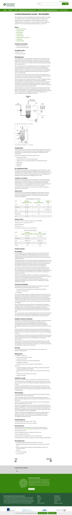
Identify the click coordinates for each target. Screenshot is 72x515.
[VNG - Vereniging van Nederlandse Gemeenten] (44, 510)
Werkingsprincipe (19, 32)
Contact (60, 1)
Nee (17, 471)
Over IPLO (29, 502)
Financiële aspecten (20, 40)
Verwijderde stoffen (20, 30)
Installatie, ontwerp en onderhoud (22, 37)
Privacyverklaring (57, 500)
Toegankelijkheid (57, 498)
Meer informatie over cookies (31, 513)
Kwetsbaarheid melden (58, 503)
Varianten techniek (20, 35)
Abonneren (39, 498)
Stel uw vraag (65, 1)
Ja (16, 469)
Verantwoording (57, 497)
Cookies (55, 501)
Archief (38, 501)
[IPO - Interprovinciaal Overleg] (61, 510)
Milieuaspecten (19, 39)
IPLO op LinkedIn (41, 503)
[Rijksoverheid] (11, 510)
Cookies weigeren (52, 513)
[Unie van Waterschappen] (27, 510)
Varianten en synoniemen (21, 28)
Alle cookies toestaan (43, 513)
